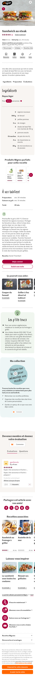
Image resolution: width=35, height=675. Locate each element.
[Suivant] (31, 175)
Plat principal (7, 48)
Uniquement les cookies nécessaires (17, 667)
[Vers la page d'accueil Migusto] (7, 2)
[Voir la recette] (9, 536)
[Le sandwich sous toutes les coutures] (9, 575)
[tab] (17, 635)
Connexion (19, 412)
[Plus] (29, 484)
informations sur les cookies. (24, 663)
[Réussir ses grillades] (25, 575)
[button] (6, 463)
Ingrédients (7, 82)
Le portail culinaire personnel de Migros (15, 594)
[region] (17, 659)
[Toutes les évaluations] (6, 35)
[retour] (3, 8)
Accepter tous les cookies (17, 672)
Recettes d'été (28, 48)
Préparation (17, 82)
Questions (23, 451)
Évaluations (27, 82)
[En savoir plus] (9, 295)
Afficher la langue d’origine (12, 480)
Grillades (17, 48)
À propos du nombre (21, 101)
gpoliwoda (14, 462)
